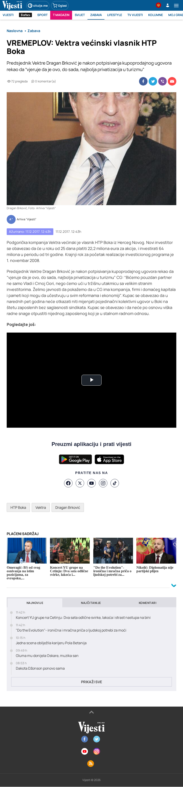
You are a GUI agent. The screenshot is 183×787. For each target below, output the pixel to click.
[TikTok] (114, 483)
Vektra (40, 507)
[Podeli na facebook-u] (143, 81)
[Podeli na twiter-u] (153, 81)
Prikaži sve (91, 681)
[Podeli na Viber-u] (162, 81)
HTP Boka (18, 507)
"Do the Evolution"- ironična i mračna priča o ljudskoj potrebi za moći (71, 630)
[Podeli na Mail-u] (172, 81)
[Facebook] (68, 483)
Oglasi (62, 6)
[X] (80, 483)
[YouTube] (91, 483)
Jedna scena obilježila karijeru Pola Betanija (51, 643)
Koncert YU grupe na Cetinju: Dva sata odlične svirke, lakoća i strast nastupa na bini (83, 617)
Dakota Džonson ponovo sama (40, 668)
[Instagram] (103, 483)
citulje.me (40, 6)
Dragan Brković (67, 507)
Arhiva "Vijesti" (26, 219)
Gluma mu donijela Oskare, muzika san (47, 655)
